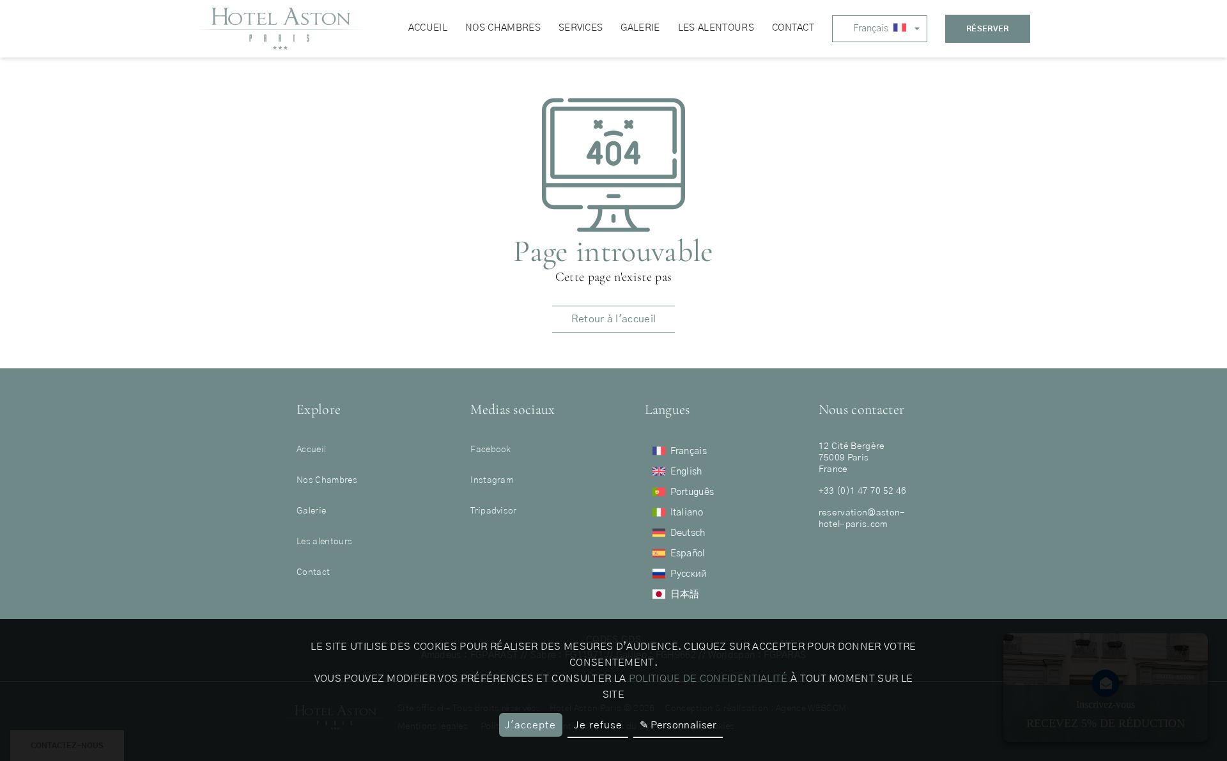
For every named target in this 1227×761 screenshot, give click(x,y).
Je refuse (598, 725)
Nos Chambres (327, 480)
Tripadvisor (493, 510)
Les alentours (324, 541)
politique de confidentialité (708, 678)
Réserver (987, 29)
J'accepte (530, 725)
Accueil (311, 449)
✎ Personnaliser (678, 725)
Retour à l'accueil (613, 319)
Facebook (490, 449)
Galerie (311, 510)
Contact (313, 572)
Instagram (491, 480)
